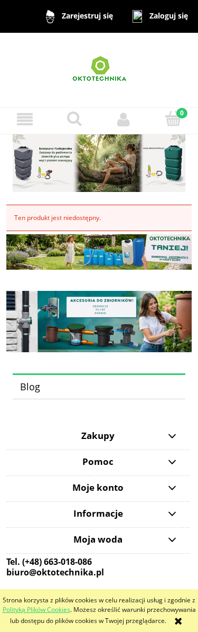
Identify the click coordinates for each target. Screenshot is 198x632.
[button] (25, 119)
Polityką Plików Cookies (36, 609)
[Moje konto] (124, 119)
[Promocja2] (99, 250)
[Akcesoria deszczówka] (99, 320)
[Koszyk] (173, 119)
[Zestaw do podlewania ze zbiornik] (99, 162)
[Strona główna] (99, 69)
